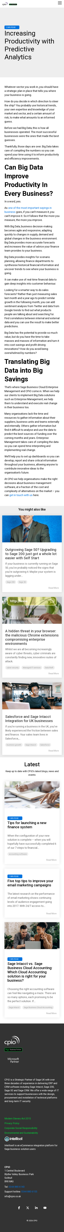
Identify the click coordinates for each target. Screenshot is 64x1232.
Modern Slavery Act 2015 (17, 1118)
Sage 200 (11, 582)
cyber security (13, 667)
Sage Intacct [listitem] (14, 1007)
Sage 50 (22, 582)
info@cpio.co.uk (12, 1196)
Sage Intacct (30, 745)
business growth (14, 745)
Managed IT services (32, 667)
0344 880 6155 (29, 1191)
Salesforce (45, 745)
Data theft (49, 667)
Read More (54, 588)
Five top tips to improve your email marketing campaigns (30, 883)
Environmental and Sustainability (21, 1132)
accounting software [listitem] (18, 854)
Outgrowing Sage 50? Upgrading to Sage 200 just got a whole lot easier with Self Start (31, 554)
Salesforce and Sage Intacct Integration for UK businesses (29, 719)
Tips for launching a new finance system (26, 825)
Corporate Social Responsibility (20, 1128)
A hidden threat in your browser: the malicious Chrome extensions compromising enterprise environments (32, 637)
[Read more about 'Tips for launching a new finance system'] (32, 794)
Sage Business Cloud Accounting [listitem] (38, 1007)
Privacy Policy (11, 1123)
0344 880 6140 (17, 1186)
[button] (60, 2)
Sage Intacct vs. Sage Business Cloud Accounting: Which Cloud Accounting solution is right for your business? (29, 972)
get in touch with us (21, 495)
